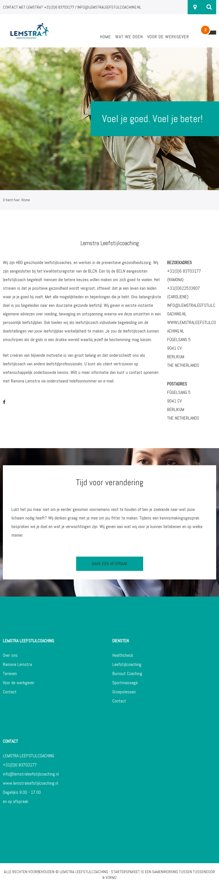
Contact (10, 692)
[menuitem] (105, 40)
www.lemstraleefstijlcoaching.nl (30, 783)
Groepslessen (124, 692)
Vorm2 (111, 877)
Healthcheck (122, 655)
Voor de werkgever (168, 37)
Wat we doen (129, 37)
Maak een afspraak (109, 564)
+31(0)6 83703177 (20, 765)
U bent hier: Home (16, 200)
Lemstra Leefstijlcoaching (84, 871)
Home (105, 37)
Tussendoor (204, 871)
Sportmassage (125, 683)
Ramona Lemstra (17, 664)
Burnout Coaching (127, 673)
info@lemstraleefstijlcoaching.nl (31, 774)
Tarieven (10, 673)
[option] (109, 118)
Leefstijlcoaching (126, 664)
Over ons (10, 655)
